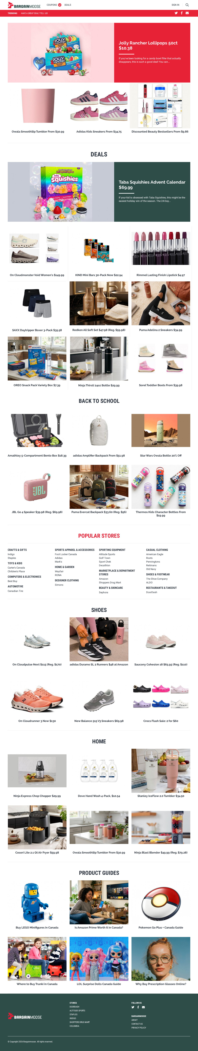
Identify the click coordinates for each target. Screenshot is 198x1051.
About (134, 1020)
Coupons (52, 4)
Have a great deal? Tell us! (34, 13)
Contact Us (137, 1024)
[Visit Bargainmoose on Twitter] (176, 13)
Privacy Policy (138, 1027)
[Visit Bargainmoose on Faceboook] (181, 13)
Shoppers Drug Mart (80, 1022)
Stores (73, 1003)
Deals (68, 4)
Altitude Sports (77, 1010)
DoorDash (74, 1006)
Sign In (175, 4)
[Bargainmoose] (24, 5)
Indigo (73, 1018)
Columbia (74, 1026)
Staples (73, 1014)
